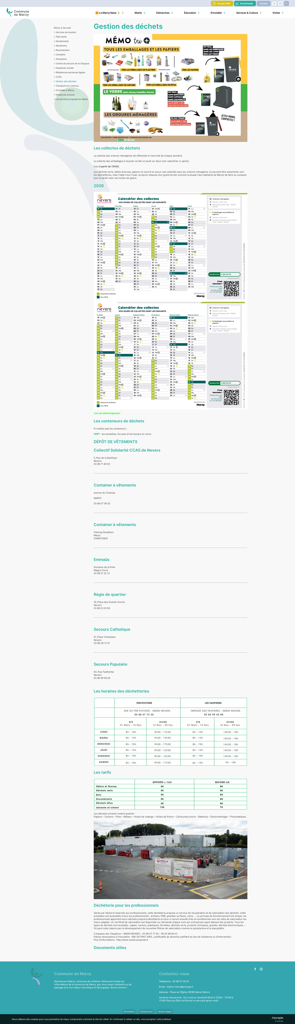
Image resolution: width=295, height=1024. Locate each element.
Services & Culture (247, 12)
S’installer (216, 12)
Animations (60, 59)
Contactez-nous (146, 1011)
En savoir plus (279, 1021)
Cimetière (59, 54)
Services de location (65, 32)
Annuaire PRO (223, 3)
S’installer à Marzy (64, 90)
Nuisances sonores (64, 94)
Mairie (138, 12)
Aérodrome (60, 45)
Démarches (163, 12)
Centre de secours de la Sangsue (71, 63)
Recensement (61, 50)
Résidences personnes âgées (69, 72)
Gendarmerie (61, 41)
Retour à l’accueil (62, 27)
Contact (264, 3)
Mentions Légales (164, 1011)
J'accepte (277, 1017)
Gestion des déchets (65, 81)
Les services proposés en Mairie (71, 99)
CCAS (58, 76)
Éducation (190, 12)
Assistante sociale (64, 68)
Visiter (276, 12)
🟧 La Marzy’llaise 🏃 (107, 12)
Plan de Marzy (129, 1011)
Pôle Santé (60, 36)
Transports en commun (66, 85)
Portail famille (246, 3)
